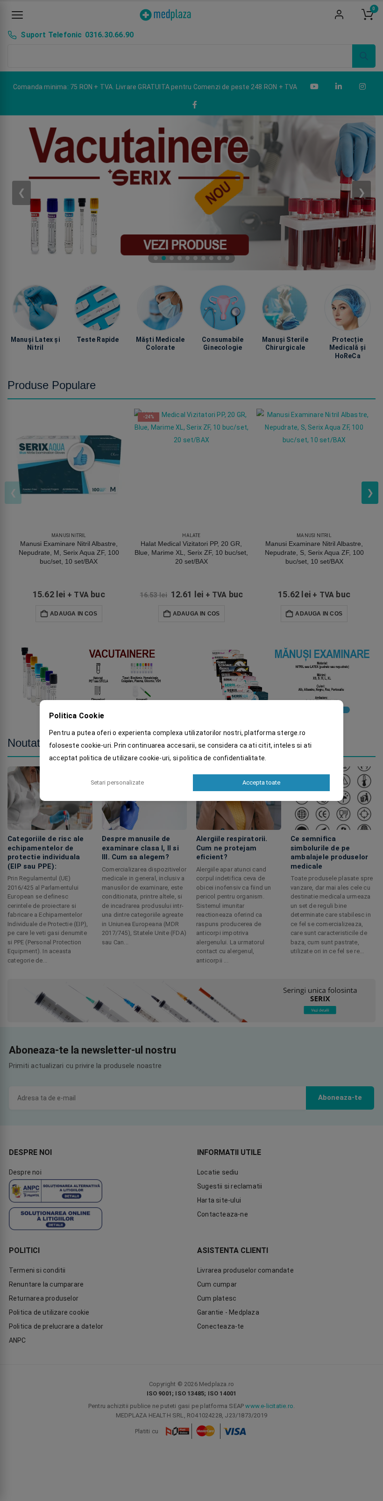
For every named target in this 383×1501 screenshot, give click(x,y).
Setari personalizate (117, 782)
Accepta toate (261, 782)
